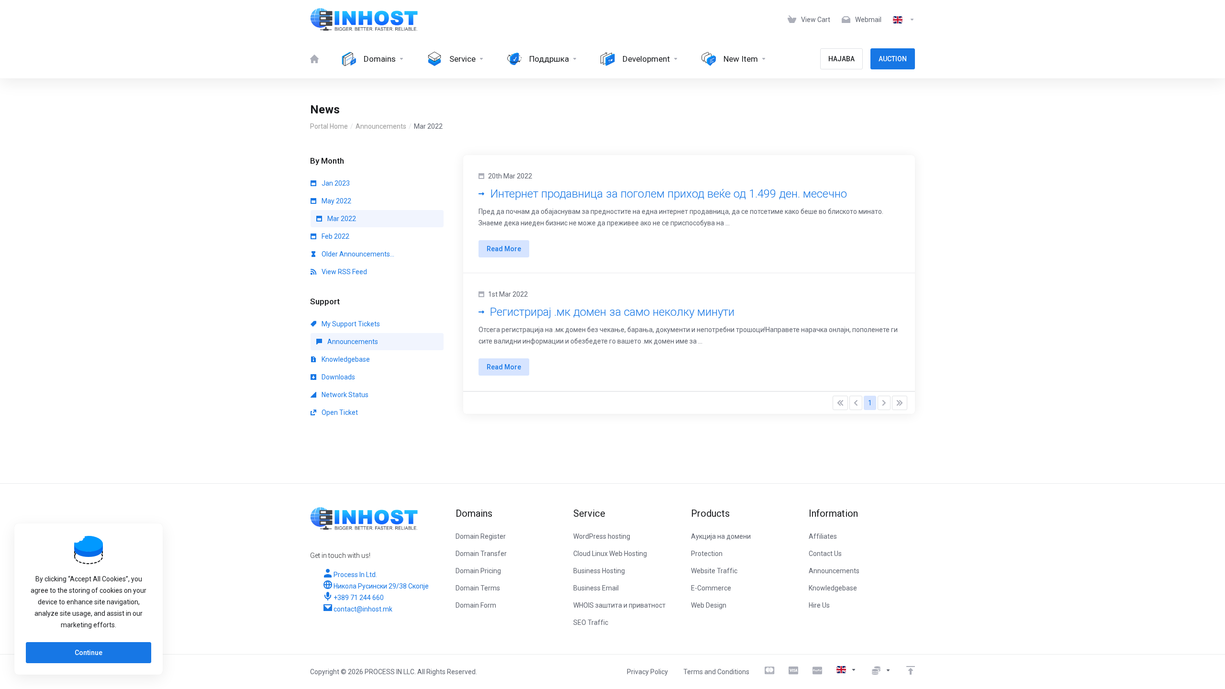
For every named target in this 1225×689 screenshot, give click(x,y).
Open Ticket (339, 412)
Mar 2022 (341, 218)
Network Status (344, 395)
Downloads (337, 377)
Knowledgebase (345, 359)
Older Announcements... (357, 254)
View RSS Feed (343, 272)
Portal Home (329, 126)
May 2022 (335, 201)
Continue (88, 652)
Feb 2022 (334, 236)
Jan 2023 (335, 183)
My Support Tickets (350, 324)
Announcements (381, 126)
